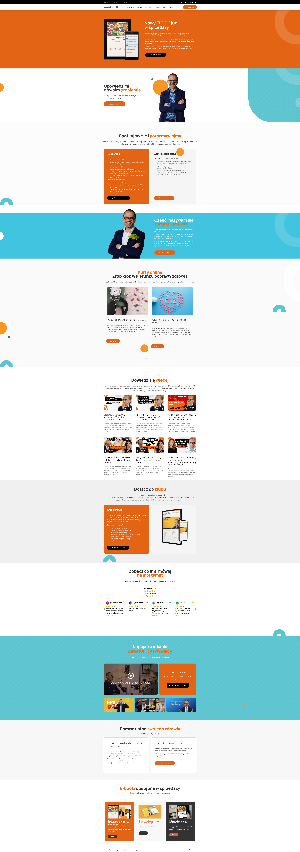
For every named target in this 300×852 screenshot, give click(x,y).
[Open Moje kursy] (135, 7)
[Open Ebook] (173, 7)
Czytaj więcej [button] (109, 616)
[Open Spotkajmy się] (146, 7)
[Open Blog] (152, 7)
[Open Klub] (166, 7)
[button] (182, 2)
